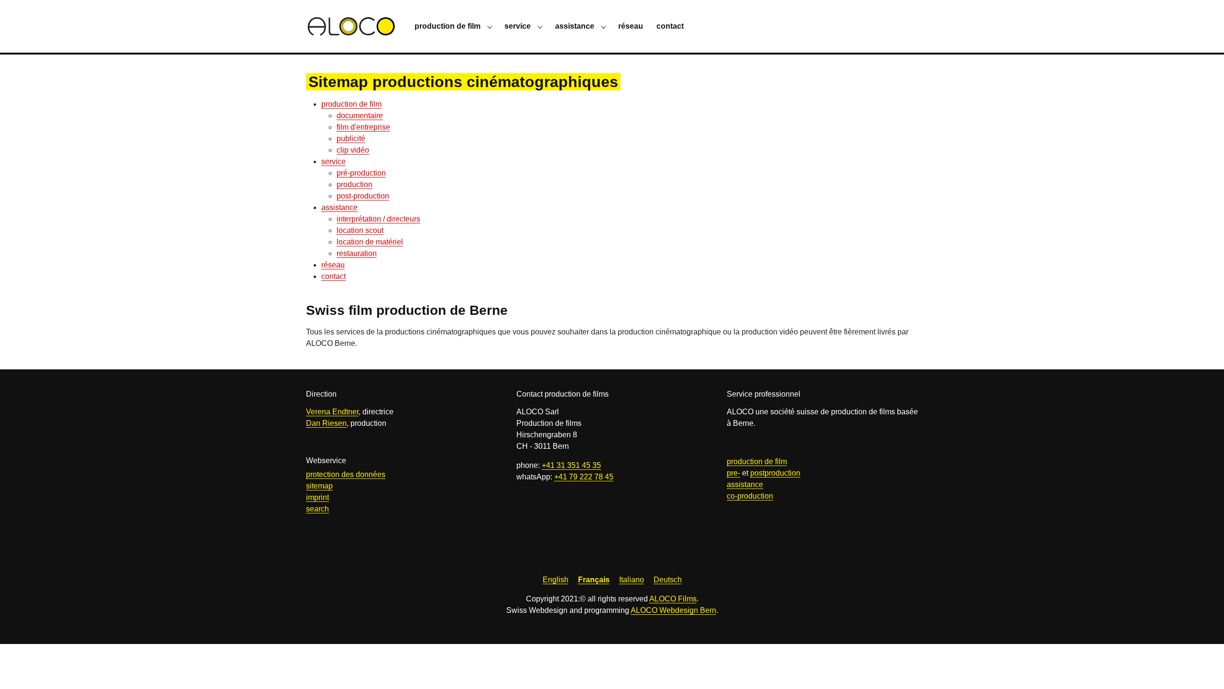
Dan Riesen (326, 423)
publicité (351, 138)
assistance (339, 207)
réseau (333, 265)
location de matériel (370, 242)
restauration (357, 253)
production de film (351, 104)
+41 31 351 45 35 (571, 465)
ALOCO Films (673, 599)
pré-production (361, 173)
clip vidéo (353, 150)
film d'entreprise (363, 127)
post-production (363, 196)
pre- (733, 473)
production (354, 184)
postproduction (775, 473)
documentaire (360, 115)
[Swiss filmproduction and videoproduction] (350, 26)
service (333, 161)
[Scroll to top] (1202, 667)
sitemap (319, 486)
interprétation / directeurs (378, 219)
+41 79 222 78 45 (583, 477)
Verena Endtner (332, 412)
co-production (750, 496)
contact (333, 276)
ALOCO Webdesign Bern (673, 610)
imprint (317, 497)
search (317, 509)
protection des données (345, 474)
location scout (360, 230)
